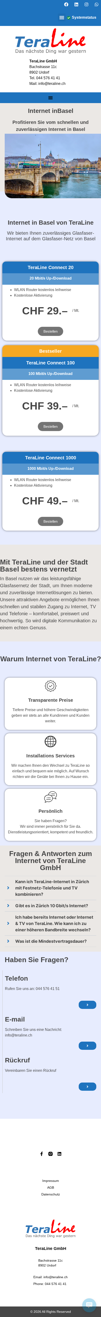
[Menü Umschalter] (50, 97)
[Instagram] (86, 4)
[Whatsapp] (96, 4)
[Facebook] (66, 4)
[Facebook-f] (41, 1154)
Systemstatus (84, 17)
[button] (62, 17)
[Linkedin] (76, 4)
